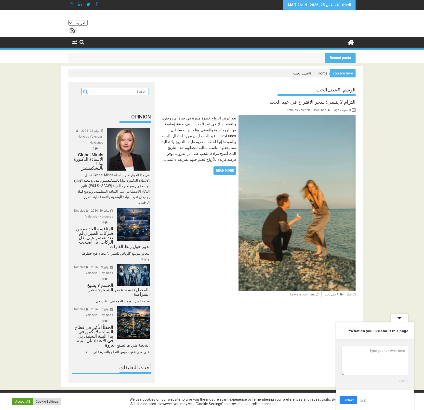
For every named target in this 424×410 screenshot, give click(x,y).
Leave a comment (302, 294)
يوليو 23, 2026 (90, 130)
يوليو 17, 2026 (100, 309)
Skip (363, 400)
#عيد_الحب (331, 294)
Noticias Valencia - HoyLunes (306, 110)
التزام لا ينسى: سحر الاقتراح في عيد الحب (313, 102)
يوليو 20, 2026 (100, 210)
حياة (349, 294)
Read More (225, 170)
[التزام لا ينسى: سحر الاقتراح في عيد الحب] (297, 118)
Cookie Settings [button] (47, 401)
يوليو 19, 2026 (100, 267)
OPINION (141, 117)
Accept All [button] (22, 401)
